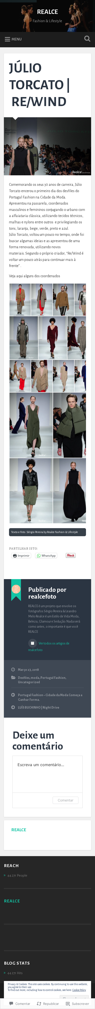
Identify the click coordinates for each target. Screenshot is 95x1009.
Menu (16, 39)
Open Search (86, 39)
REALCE (47, 12)
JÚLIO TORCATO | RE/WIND (39, 85)
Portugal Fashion (53, 678)
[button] (20, 299)
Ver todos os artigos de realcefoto (48, 647)
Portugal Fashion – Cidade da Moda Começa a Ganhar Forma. (50, 697)
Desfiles (23, 678)
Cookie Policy (79, 990)
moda (35, 678)
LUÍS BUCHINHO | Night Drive (38, 707)
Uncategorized (29, 682)
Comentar (65, 800)
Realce (18, 829)
